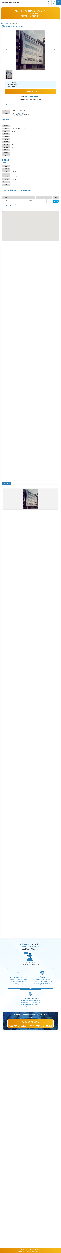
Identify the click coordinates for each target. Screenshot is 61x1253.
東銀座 (18, 113)
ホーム (3, 23)
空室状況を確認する (13, 84)
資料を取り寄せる (12, 86)
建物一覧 (7, 23)
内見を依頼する (12, 82)
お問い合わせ (28, 91)
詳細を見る (56, 201)
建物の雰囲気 (7, 483)
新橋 (17, 115)
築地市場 (21, 114)
